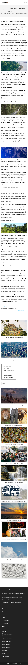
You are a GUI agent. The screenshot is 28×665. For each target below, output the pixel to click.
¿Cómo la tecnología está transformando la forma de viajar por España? (14, 501)
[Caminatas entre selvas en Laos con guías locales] (14, 473)
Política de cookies (6, 644)
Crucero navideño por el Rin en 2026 (14, 580)
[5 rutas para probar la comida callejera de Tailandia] (14, 454)
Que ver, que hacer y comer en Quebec (14, 337)
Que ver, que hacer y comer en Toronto (14, 359)
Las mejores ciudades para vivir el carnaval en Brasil (14, 444)
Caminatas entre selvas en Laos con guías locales (14, 482)
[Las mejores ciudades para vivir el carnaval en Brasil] (14, 435)
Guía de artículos (5, 656)
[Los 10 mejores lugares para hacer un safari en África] (14, 416)
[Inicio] (1, 13)
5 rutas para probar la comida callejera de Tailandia (14, 463)
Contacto (4, 653)
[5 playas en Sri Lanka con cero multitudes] (14, 511)
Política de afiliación (6, 647)
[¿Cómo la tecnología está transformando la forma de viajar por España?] (14, 492)
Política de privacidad (6, 641)
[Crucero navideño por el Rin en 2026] (14, 571)
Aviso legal (4, 650)
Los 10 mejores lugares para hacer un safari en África (14, 425)
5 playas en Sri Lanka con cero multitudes (14, 520)
